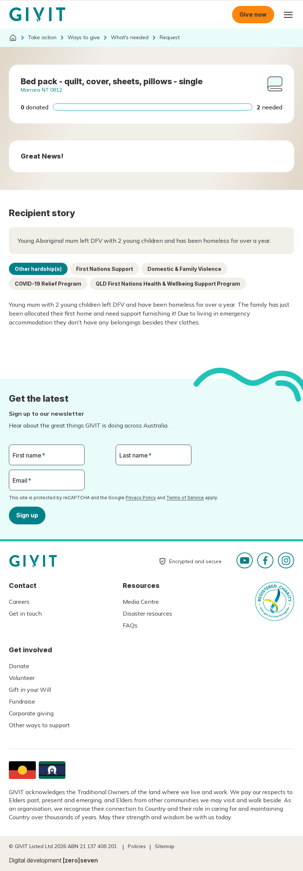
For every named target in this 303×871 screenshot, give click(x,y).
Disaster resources (147, 613)
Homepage (37, 14)
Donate (19, 666)
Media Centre (141, 601)
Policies (137, 846)
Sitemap (164, 846)
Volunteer (22, 677)
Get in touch (25, 613)
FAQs (130, 625)
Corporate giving (31, 713)
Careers (19, 601)
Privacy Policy (141, 497)
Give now (253, 14)
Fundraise (22, 701)
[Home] (13, 38)
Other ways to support (39, 725)
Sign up (27, 515)
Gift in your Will (30, 689)
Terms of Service (185, 497)
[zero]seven (80, 860)
